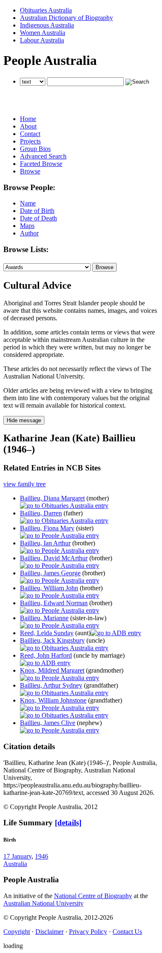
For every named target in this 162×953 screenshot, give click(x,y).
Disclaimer (49, 931)
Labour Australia (42, 40)
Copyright (16, 931)
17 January (17, 856)
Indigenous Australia (47, 25)
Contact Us (127, 931)
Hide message (24, 420)
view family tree (24, 484)
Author (29, 233)
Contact (30, 133)
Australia (15, 863)
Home (28, 118)
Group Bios (35, 148)
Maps (27, 225)
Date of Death (38, 218)
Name (28, 203)
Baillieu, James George (50, 573)
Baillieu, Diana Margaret (52, 498)
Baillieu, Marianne (44, 617)
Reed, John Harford (46, 655)
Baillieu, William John (49, 588)
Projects (30, 141)
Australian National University (43, 903)
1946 (41, 856)
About (28, 126)
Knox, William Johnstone (53, 700)
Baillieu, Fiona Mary (47, 528)
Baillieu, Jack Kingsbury (52, 640)
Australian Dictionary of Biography (66, 17)
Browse (30, 171)
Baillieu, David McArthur (54, 558)
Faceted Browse (41, 163)
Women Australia (42, 32)
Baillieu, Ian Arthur (45, 543)
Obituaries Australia (46, 10)
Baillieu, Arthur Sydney (51, 685)
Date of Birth (37, 210)
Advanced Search (43, 156)
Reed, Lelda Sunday (47, 632)
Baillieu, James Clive (47, 722)
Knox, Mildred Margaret (52, 670)
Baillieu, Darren (41, 513)
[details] (68, 822)
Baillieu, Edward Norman (54, 602)
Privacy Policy (88, 931)
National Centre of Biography (93, 895)
